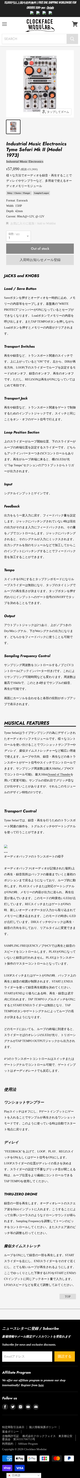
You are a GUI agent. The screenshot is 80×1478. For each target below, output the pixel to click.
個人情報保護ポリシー (43, 1427)
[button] (31, 223)
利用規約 (7, 1443)
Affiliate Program (28, 1443)
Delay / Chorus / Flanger (19, 193)
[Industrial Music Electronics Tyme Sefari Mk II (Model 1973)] (13, 127)
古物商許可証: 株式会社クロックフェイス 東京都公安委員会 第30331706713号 (37, 1437)
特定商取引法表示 (13, 1427)
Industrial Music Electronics (24, 161)
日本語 (15, 1475)
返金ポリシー (10, 1431)
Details (50, 7)
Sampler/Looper (41, 193)
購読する (64, 1356)
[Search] (72, 39)
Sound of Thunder (59, 774)
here (41, 1385)
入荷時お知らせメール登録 (40, 259)
